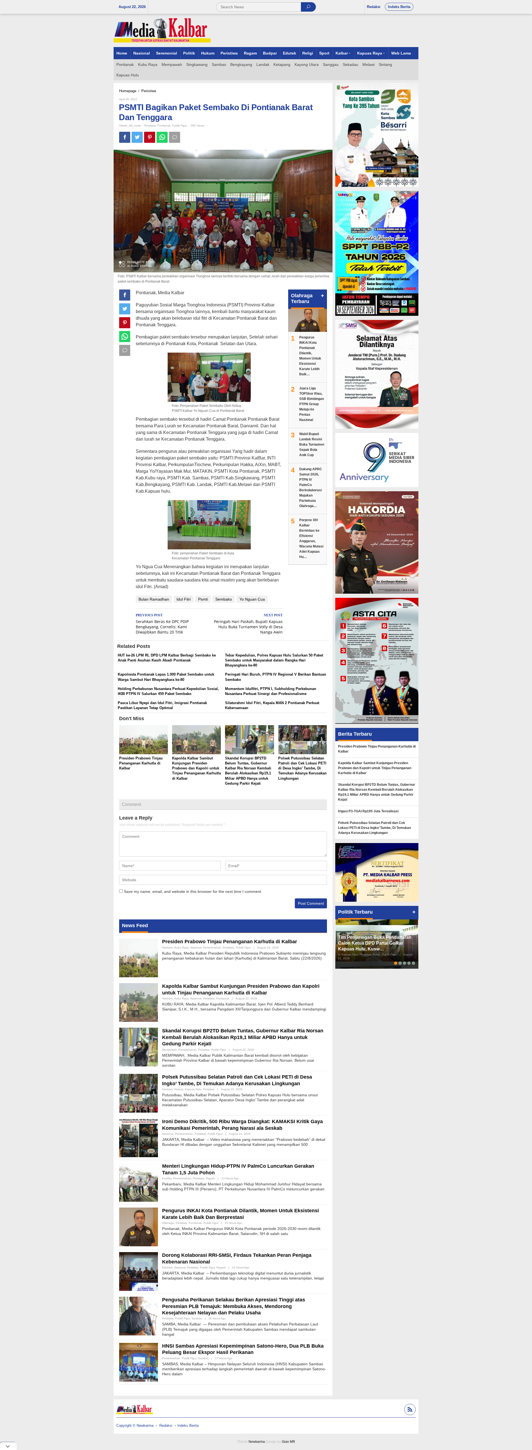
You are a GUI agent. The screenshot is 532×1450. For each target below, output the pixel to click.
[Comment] (174, 137)
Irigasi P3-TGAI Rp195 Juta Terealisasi (368, 811)
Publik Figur (179, 125)
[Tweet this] (137, 137)
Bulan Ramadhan (154, 599)
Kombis (167, 1178)
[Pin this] (149, 137)
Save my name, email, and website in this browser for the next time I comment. (193, 891)
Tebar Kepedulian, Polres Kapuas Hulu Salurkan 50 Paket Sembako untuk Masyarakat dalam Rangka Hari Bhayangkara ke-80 (274, 660)
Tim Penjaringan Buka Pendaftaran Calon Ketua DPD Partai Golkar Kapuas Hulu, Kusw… (374, 943)
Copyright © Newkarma (135, 1425)
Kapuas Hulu (193, 1089)
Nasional (195, 947)
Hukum (178, 1089)
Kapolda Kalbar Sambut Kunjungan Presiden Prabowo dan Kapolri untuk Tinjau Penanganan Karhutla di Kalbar (196, 768)
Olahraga (168, 1222)
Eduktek (167, 1267)
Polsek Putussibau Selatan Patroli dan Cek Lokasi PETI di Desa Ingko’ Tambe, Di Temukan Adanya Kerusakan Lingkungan (302, 768)
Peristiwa (150, 125)
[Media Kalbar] (162, 30)
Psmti (203, 599)
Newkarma (257, 1442)
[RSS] (409, 1410)
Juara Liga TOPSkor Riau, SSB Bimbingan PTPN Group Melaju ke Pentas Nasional (311, 404)
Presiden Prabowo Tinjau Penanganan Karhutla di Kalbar (141, 763)
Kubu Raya (181, 947)
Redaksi (165, 1425)
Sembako (223, 599)
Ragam (210, 1178)
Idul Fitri (184, 599)
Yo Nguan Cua (252, 599)
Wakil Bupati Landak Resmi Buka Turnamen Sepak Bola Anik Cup (311, 444)
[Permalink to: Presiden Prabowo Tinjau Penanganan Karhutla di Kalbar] (143, 740)
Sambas (196, 1318)
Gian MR (288, 1442)
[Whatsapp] (162, 137)
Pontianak (163, 125)
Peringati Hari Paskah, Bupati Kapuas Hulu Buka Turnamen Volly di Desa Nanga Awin (248, 624)
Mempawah (169, 1049)
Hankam (167, 947)
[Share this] (124, 137)
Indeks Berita (188, 1425)
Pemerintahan (212, 947)
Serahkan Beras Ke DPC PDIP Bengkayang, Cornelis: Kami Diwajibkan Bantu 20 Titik (162, 624)
